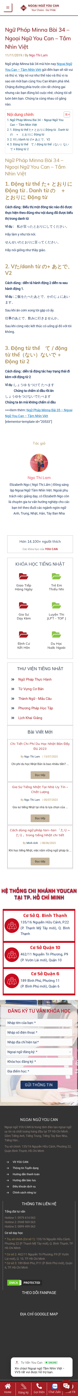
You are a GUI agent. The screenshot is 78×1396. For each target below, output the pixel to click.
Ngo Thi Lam (32, 756)
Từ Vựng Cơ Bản (31, 689)
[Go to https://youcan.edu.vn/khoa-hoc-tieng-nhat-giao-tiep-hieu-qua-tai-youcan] (23, 582)
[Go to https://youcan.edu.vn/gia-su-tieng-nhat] (23, 611)
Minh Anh (32, 843)
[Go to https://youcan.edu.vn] (8, 1389)
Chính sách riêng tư (24, 1192)
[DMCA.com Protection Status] (25, 1282)
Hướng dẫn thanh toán (26, 1174)
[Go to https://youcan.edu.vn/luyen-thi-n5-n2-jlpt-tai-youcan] (56, 611)
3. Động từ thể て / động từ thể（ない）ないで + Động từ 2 (39, 147)
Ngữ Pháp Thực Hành (35, 679)
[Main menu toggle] (8, 7)
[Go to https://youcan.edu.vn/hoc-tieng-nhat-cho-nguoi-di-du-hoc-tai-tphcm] (56, 640)
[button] (40, 775)
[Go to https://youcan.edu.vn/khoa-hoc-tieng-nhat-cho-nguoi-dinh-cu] (23, 640)
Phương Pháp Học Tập (35, 708)
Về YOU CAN (20, 1162)
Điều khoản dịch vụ (24, 1186)
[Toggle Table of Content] (65, 114)
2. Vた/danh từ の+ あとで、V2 (30, 139)
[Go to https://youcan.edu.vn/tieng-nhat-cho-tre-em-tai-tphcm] (56, 582)
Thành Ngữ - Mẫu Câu (35, 699)
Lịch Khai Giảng (30, 718)
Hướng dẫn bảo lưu (24, 1180)
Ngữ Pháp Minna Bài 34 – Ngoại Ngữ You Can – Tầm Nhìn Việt (36, 122)
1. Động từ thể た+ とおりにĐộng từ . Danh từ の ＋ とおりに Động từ (39, 132)
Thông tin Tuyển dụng (25, 1168)
